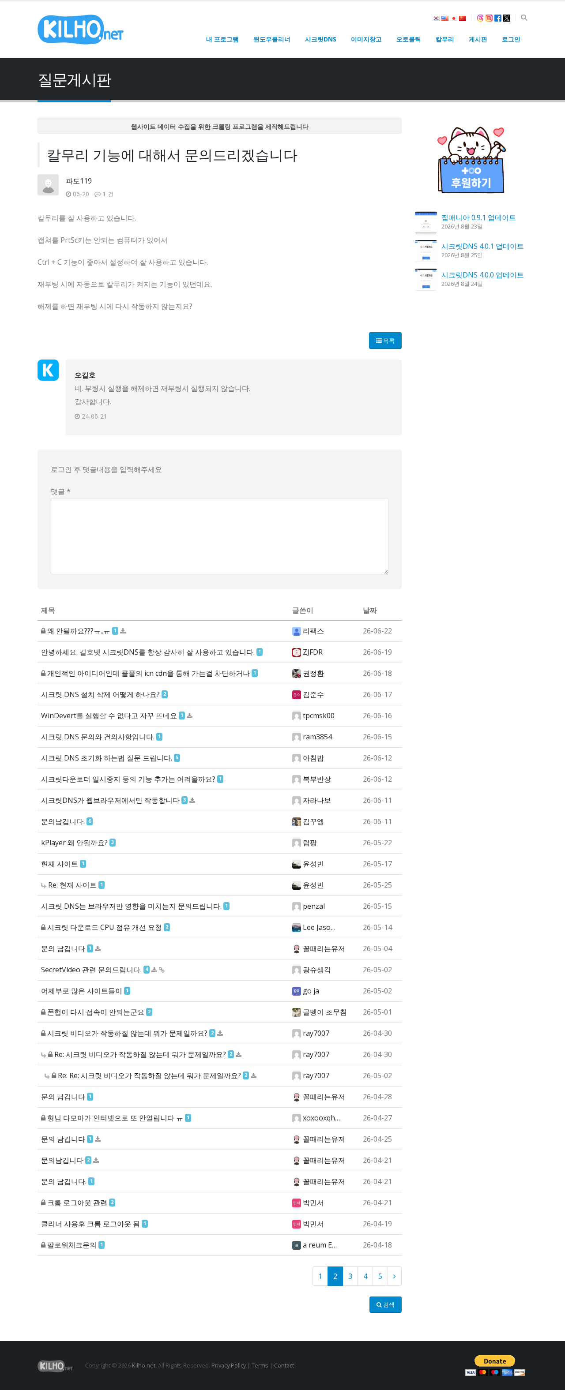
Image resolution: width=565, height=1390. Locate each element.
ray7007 (316, 1033)
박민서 (313, 1202)
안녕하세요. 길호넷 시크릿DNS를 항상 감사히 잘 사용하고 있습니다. (148, 652)
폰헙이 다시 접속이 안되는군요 (95, 1012)
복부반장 (317, 779)
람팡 (310, 842)
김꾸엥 (313, 821)
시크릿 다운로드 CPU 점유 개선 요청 (104, 927)
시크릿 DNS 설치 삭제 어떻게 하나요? (100, 694)
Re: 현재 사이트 (72, 885)
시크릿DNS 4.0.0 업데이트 (482, 275)
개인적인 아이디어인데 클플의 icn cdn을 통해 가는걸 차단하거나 (148, 673)
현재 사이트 (59, 864)
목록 (388, 341)
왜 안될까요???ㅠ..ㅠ (78, 631)
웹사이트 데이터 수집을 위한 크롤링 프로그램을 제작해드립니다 (220, 126)
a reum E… (320, 1245)
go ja (311, 991)
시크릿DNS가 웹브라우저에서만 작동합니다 (110, 800)
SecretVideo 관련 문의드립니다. (91, 969)
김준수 (313, 694)
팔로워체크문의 (72, 1245)
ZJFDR (313, 652)
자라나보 (317, 800)
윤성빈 (313, 864)
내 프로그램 (222, 39)
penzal (314, 906)
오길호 (85, 375)
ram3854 (317, 737)
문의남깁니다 (62, 1160)
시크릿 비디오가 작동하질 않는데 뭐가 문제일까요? (127, 1033)
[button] (523, 17)
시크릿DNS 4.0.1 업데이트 (482, 246)
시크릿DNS (320, 39)
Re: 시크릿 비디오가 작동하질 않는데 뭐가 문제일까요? (140, 1054)
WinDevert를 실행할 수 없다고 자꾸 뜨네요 (109, 715)
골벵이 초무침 (325, 1012)
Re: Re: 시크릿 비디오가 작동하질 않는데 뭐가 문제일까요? (149, 1075)
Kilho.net (143, 1365)
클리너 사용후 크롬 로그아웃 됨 (90, 1224)
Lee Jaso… (319, 927)
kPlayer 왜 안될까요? (74, 842)
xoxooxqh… (321, 1118)
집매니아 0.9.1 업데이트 (478, 217)
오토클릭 (408, 39)
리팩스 (313, 631)
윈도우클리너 (271, 39)
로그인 (511, 39)
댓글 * (61, 491)
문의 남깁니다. (64, 1181)
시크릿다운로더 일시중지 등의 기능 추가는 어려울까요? (128, 779)
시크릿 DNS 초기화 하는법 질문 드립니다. (106, 758)
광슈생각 (317, 969)
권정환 (313, 673)
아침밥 (313, 758)
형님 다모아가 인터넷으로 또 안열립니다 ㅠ (115, 1118)
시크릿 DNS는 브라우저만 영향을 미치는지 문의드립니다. (131, 906)
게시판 (478, 39)
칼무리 (445, 39)
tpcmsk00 (319, 715)
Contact (284, 1365)
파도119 (79, 181)
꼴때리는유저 (324, 948)
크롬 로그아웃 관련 (77, 1202)
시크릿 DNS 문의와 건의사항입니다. (97, 737)
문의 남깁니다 (63, 948)
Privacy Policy (228, 1365)
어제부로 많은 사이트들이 (81, 991)
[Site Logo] (81, 30)
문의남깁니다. (63, 821)
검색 (388, 1304)
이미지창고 (366, 39)
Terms (260, 1365)
